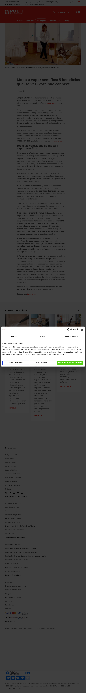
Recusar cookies (15, 363)
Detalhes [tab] (43, 336)
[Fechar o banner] (82, 330)
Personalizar (42, 363)
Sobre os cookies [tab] (71, 336)
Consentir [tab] (15, 336)
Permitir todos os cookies (70, 363)
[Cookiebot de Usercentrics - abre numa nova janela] (69, 329)
